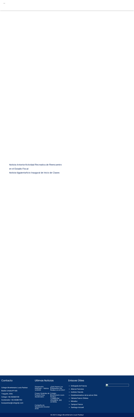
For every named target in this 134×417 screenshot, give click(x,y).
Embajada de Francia (79, 386)
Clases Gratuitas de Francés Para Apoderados (42, 395)
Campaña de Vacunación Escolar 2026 (42, 407)
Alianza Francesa (77, 389)
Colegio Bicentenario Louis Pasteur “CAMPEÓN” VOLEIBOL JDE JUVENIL (57, 397)
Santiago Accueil (77, 407)
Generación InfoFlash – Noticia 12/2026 (42, 388)
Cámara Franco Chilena (79, 398)
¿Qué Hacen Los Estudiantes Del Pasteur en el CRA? (57, 388)
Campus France (77, 404)
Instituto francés (77, 392)
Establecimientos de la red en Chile (84, 395)
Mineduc (74, 401)
